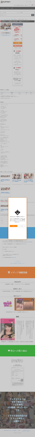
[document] (17, 218)
